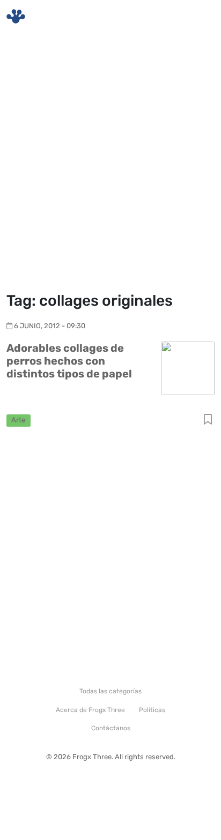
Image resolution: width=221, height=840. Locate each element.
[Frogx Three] (15, 16)
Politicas (152, 710)
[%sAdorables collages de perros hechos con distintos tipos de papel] (188, 367)
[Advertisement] (110, 164)
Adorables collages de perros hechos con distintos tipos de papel (69, 361)
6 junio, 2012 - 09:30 (49, 326)
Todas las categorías (110, 691)
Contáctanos (110, 728)
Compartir (208, 420)
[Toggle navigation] (200, 16)
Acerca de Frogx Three (90, 710)
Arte (18, 419)
